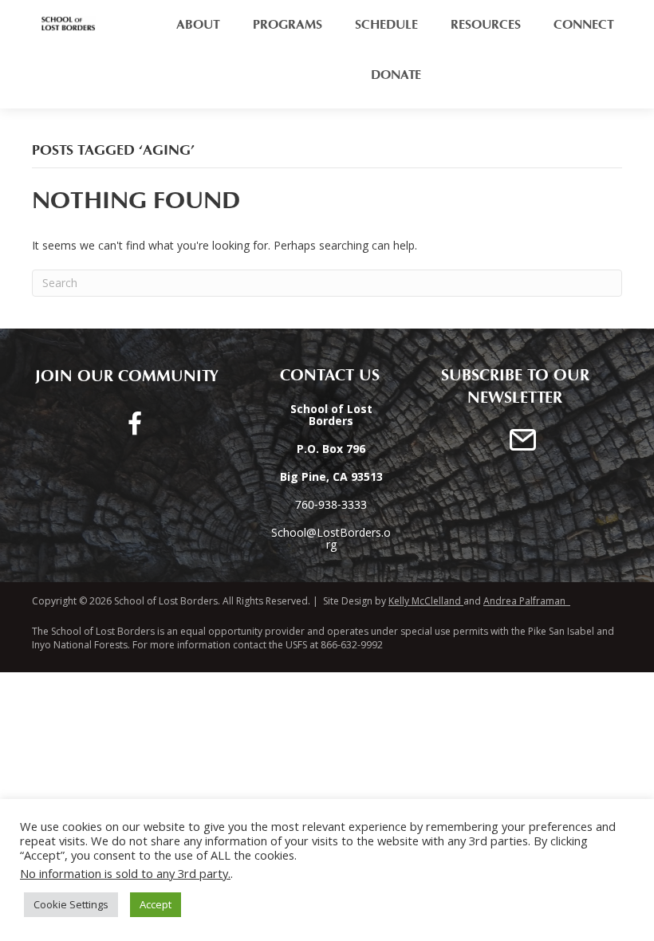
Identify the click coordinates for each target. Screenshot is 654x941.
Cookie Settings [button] (70, 904)
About (198, 25)
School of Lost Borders (165, 601)
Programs (287, 25)
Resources (486, 25)
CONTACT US (323, 375)
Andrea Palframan (526, 601)
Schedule (386, 25)
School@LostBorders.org (331, 538)
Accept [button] (155, 904)
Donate (396, 75)
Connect (584, 25)
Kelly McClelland (424, 601)
